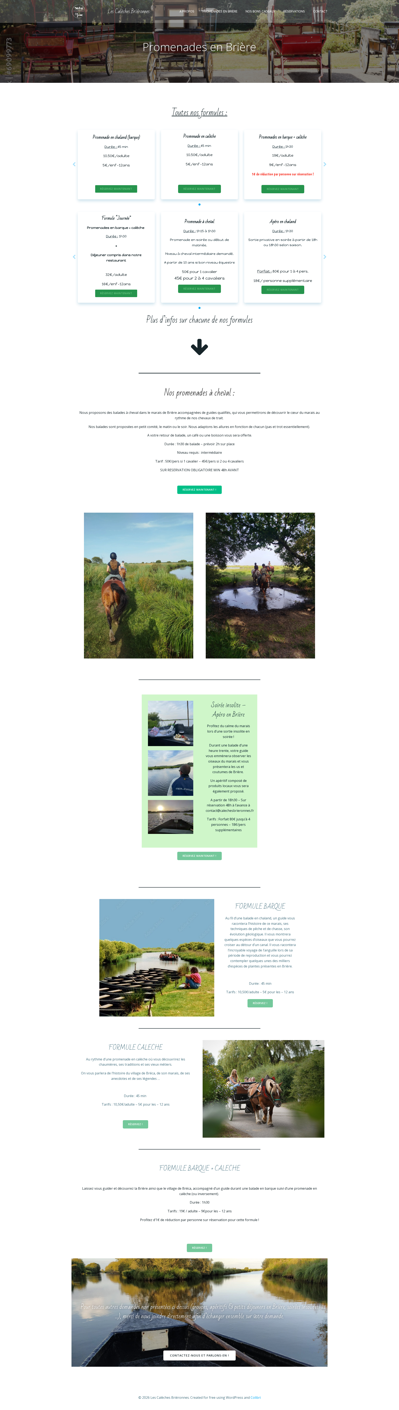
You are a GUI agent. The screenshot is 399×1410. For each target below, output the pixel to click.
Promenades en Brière (220, 11)
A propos (187, 11)
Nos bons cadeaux (260, 11)
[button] (199, 204)
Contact (320, 11)
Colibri (256, 1397)
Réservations (294, 11)
